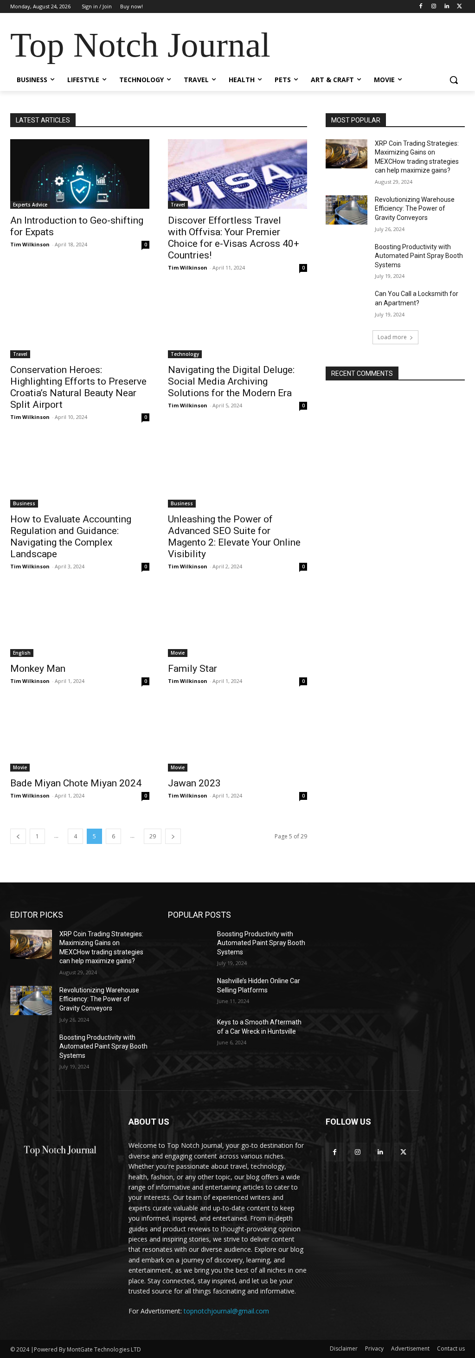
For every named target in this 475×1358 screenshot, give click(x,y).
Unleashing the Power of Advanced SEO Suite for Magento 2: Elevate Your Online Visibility (234, 537)
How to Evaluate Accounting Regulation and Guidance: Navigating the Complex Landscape (70, 537)
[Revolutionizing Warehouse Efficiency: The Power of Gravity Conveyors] (346, 210)
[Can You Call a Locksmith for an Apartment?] (346, 304)
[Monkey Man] (79, 622)
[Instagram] (434, 6)
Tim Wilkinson (30, 244)
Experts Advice (30, 204)
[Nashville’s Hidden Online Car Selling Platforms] (189, 991)
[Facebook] (421, 6)
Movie (178, 653)
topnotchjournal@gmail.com (226, 1311)
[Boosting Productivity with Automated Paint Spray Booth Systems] (346, 257)
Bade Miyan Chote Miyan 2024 (75, 783)
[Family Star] (237, 622)
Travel (178, 204)
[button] (454, 80)
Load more (392, 337)
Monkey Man (37, 668)
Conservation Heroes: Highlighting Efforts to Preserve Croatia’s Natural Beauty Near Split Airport (78, 387)
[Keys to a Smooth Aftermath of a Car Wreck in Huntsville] (189, 1032)
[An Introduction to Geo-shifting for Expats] (79, 174)
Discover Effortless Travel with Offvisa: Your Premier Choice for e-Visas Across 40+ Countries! (233, 238)
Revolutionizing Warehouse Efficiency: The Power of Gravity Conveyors (415, 208)
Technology (185, 354)
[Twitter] (459, 6)
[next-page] (173, 836)
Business (24, 503)
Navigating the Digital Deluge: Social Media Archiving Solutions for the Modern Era (231, 381)
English (22, 653)
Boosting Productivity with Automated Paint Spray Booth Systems (419, 256)
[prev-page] (18, 836)
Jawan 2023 (194, 783)
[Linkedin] (446, 6)
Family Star (192, 668)
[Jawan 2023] (237, 737)
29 (152, 836)
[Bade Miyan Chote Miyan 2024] (79, 737)
